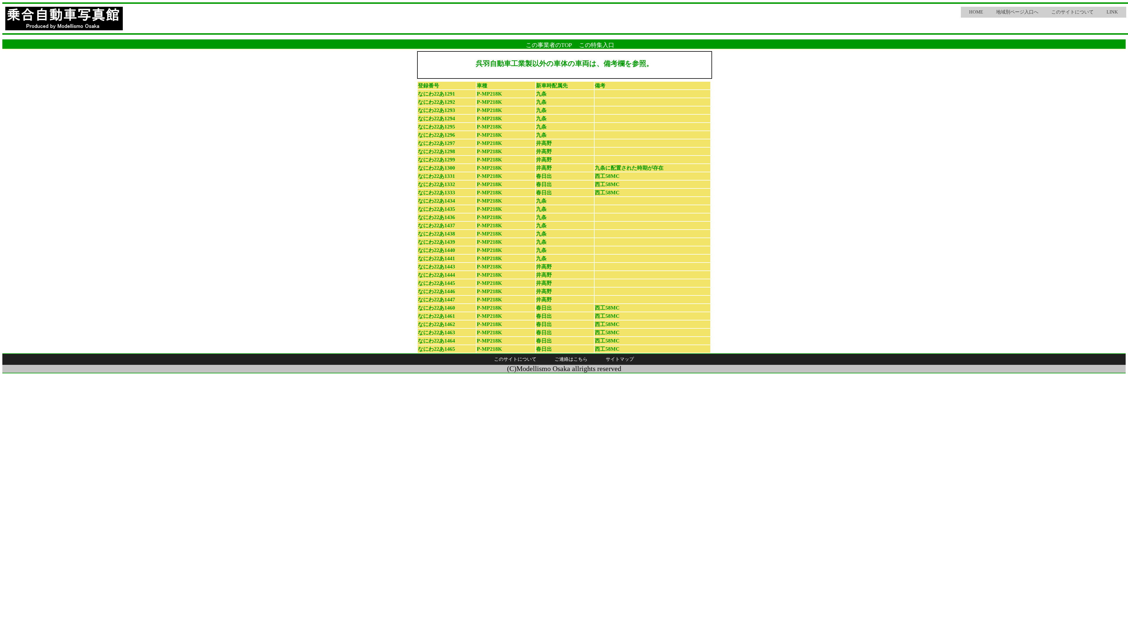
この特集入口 (596, 45)
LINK (1112, 11)
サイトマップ (620, 359)
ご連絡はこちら (571, 359)
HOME (976, 11)
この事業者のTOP (549, 45)
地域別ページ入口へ (1017, 11)
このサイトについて (1072, 11)
